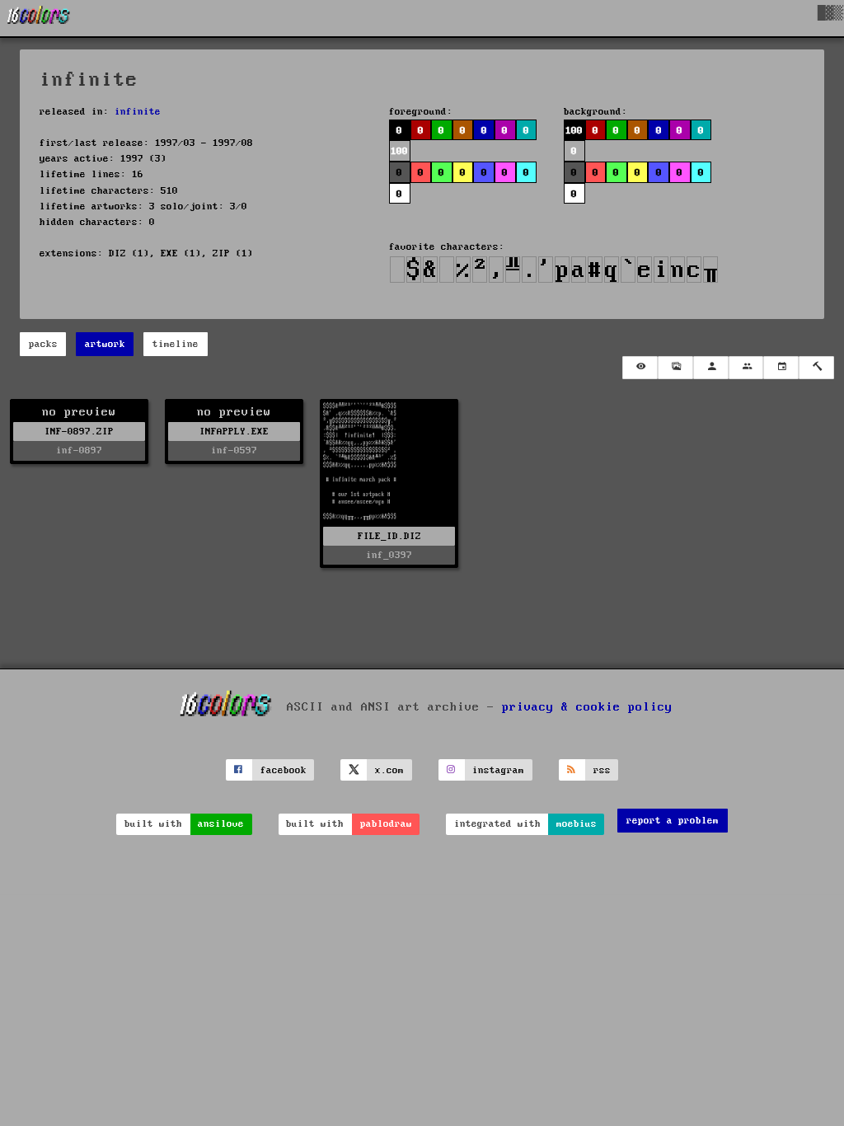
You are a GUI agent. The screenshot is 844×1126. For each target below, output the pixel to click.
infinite (138, 111)
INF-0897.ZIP (79, 431)
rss (602, 770)
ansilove (221, 824)
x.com (389, 770)
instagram (498, 770)
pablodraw (386, 824)
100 (574, 130)
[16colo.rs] (38, 18)
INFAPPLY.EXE (234, 431)
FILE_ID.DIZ (389, 536)
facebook (283, 770)
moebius (576, 824)
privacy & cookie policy (587, 707)
